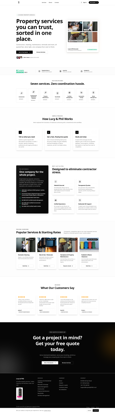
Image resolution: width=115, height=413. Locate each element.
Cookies (93, 407)
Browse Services (41, 52)
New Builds (41, 393)
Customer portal (63, 387)
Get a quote (92, 2)
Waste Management (43, 386)
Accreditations (63, 389)
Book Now (25, 266)
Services (44, 2)
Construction (41, 389)
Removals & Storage (43, 384)
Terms (97, 407)
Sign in (84, 2)
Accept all (96, 410)
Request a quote (63, 385)
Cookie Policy (47, 410)
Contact (57, 2)
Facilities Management (44, 395)
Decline (89, 410)
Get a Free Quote (23, 52)
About (50, 2)
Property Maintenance (43, 391)
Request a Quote (67, 266)
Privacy (87, 407)
